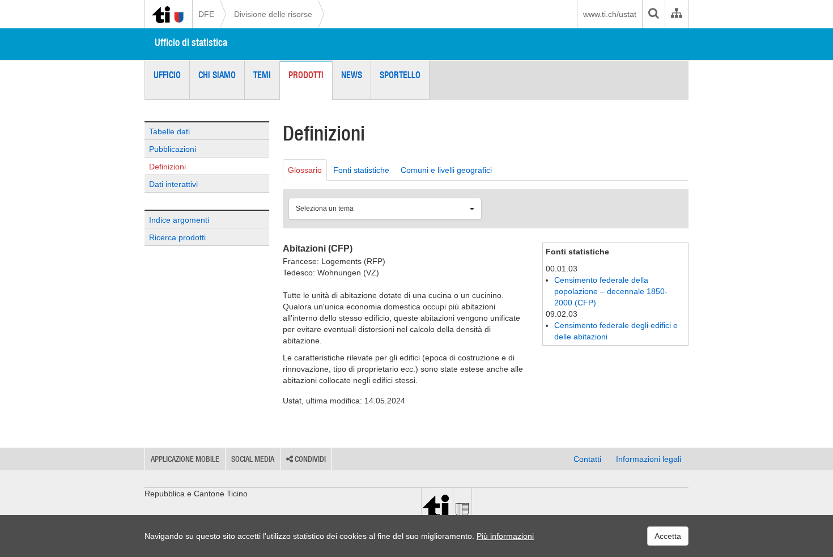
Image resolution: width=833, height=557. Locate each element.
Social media (252, 459)
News (351, 75)
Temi (262, 75)
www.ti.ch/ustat (609, 14)
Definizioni (167, 166)
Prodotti (306, 75)
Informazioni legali (648, 459)
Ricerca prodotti (177, 237)
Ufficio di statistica (191, 42)
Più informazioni (505, 536)
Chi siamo (217, 75)
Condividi (309, 459)
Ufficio (167, 75)
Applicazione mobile (185, 459)
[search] (653, 14)
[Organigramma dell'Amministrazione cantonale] (676, 14)
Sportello (400, 75)
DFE (206, 14)
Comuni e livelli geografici (446, 170)
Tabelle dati (169, 131)
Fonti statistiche (361, 170)
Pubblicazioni (172, 149)
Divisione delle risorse (273, 14)
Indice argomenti (179, 219)
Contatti (587, 459)
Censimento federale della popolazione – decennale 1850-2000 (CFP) (611, 291)
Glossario (305, 170)
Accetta (667, 536)
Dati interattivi (173, 184)
